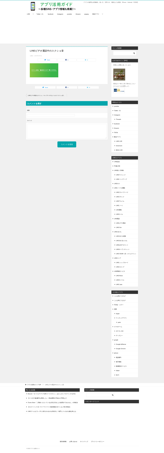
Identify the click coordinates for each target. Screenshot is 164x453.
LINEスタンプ (120, 267)
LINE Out (118, 227)
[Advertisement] (82, 30)
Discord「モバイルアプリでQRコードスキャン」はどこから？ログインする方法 (51, 394)
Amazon (78, 14)
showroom (119, 145)
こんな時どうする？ (120, 296)
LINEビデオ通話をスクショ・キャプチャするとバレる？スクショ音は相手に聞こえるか (47, 95)
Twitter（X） (40, 14)
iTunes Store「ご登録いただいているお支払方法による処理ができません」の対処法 (53, 402)
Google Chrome (121, 348)
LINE (28, 14)
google (116, 340)
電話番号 (118, 357)
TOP (34, 384)
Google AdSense (121, 344)
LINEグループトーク (122, 192)
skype (117, 313)
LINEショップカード (122, 262)
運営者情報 (63, 441)
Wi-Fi (117, 375)
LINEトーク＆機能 (119, 188)
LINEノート (119, 205)
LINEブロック (120, 197)
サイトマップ (84, 441)
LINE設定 (117, 161)
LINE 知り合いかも (121, 240)
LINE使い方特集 (119, 170)
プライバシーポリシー (97, 441)
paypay (86, 14)
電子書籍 (118, 362)
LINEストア (117, 258)
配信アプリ (96, 14)
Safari (117, 370)
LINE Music (119, 275)
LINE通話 (117, 218)
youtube (69, 14)
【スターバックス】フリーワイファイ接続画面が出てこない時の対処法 (49, 407)
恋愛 (115, 309)
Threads (118, 119)
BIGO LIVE (119, 150)
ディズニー (119, 335)
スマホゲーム (118, 326)
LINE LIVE (119, 141)
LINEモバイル (120, 280)
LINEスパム (119, 214)
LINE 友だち (117, 232)
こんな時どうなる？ (120, 300)
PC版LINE (117, 166)
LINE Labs (119, 284)
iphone (116, 353)
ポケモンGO (119, 331)
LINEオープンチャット (123, 249)
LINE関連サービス (119, 271)
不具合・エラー (118, 305)
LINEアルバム (120, 201)
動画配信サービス (121, 366)
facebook (50, 14)
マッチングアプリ (121, 318)
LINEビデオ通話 (121, 223)
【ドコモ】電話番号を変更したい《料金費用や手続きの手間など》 (48, 398)
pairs (119, 322)
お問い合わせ (73, 441)
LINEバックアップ (121, 179)
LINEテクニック (121, 175)
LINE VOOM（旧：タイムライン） (126, 253)
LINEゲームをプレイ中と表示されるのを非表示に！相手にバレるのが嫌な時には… (52, 411)
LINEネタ (117, 183)
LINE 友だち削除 (121, 236)
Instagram (60, 14)
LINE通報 (119, 210)
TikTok (116, 132)
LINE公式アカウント (122, 245)
